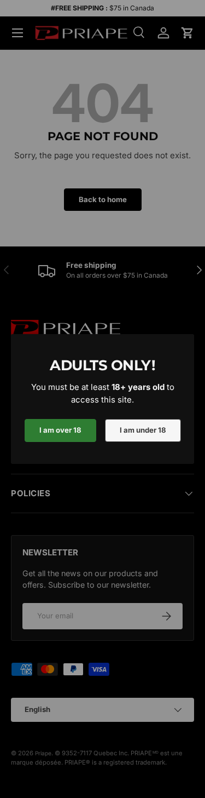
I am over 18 (60, 430)
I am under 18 (143, 430)
